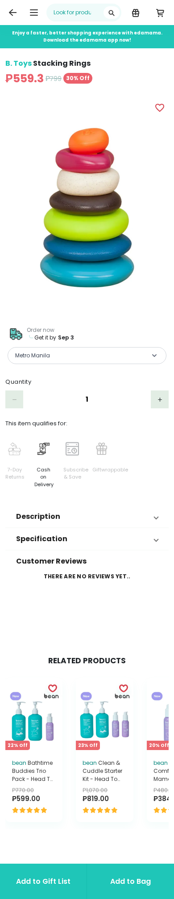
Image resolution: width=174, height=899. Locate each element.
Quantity (18, 381)
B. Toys (18, 63)
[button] (87, 516)
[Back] (12, 12)
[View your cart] (159, 12)
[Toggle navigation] (34, 12)
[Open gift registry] (135, 12)
